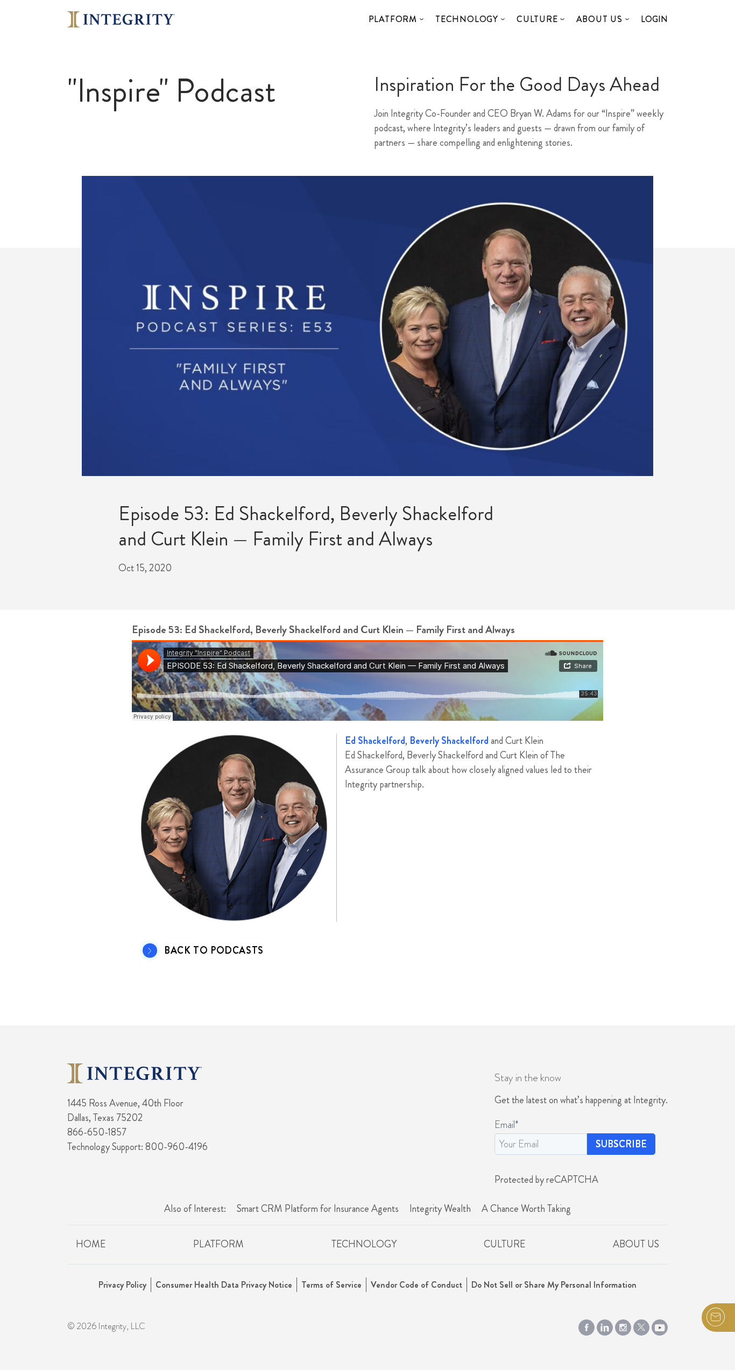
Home (90, 1244)
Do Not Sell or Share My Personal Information (554, 1285)
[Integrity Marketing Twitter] (641, 1325)
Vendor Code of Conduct (416, 1285)
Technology (466, 19)
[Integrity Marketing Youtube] (660, 1325)
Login (654, 19)
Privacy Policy (122, 1285)
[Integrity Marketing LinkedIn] (605, 1325)
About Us (599, 19)
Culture (537, 19)
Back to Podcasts (214, 951)
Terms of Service (331, 1285)
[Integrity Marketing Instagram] (623, 1325)
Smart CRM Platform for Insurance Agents (318, 1209)
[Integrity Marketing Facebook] (586, 1325)
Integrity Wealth (440, 1209)
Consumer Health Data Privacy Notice (224, 1285)
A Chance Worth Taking (526, 1209)
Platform (393, 19)
